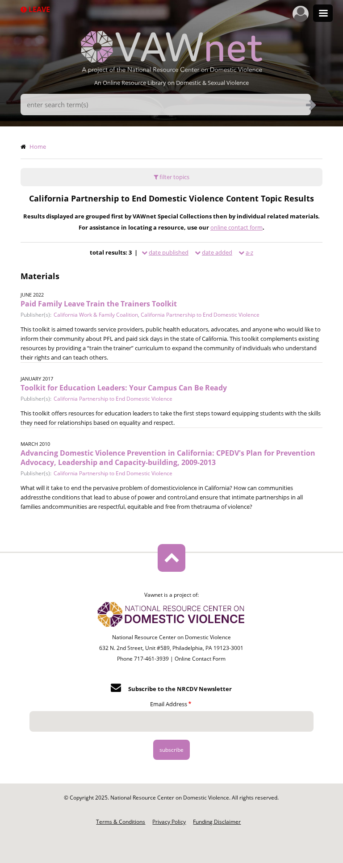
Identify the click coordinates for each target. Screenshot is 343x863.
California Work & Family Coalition (96, 314)
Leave (38, 9)
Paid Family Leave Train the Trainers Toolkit (99, 304)
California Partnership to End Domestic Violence (200, 314)
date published (168, 252)
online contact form (236, 227)
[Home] (171, 70)
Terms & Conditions (120, 821)
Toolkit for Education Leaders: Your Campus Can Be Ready (124, 388)
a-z (249, 252)
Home (37, 146)
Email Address (168, 704)
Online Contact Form (200, 658)
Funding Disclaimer (217, 821)
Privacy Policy (169, 821)
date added (217, 252)
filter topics (173, 177)
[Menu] (323, 14)
